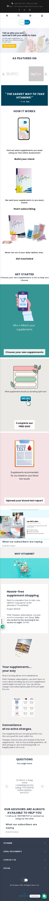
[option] (12, 74)
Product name (19, 893)
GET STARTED (9, 46)
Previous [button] (3, 74)
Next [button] (46, 74)
